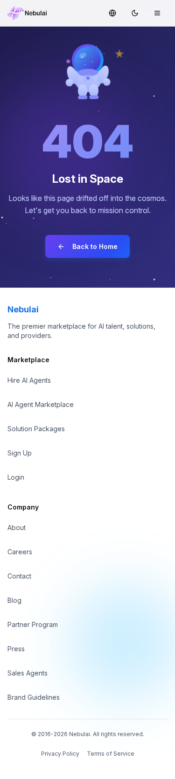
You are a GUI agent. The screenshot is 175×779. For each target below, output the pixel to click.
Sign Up (19, 453)
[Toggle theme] (135, 13)
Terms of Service (110, 753)
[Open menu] (157, 13)
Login (15, 477)
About (16, 527)
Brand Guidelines (33, 697)
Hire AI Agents (29, 380)
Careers (19, 552)
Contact (19, 576)
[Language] (112, 13)
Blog (14, 600)
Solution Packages (36, 429)
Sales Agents (27, 673)
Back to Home (95, 246)
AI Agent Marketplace (40, 404)
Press (16, 649)
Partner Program (32, 624)
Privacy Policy (60, 753)
